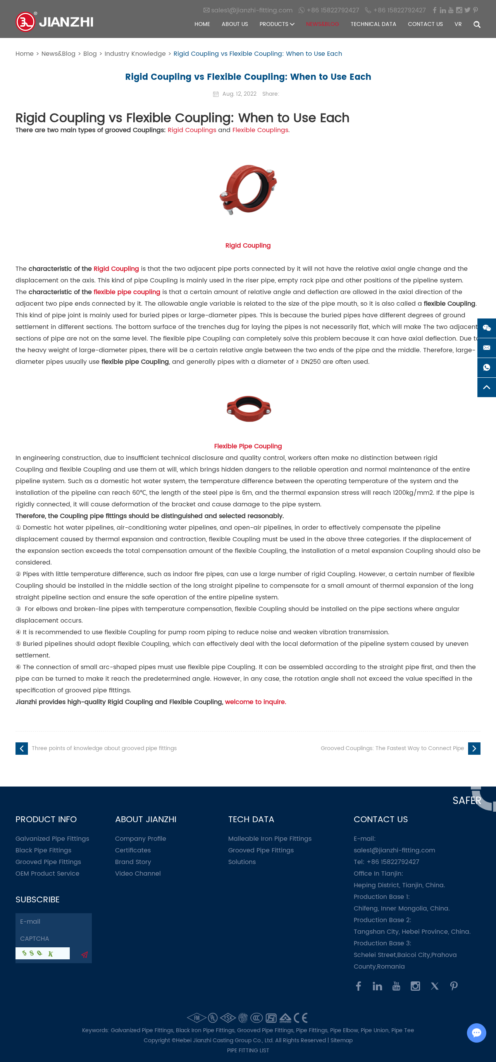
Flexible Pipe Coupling (248, 446)
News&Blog (322, 24)
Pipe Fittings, (313, 1030)
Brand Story (133, 862)
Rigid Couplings (192, 130)
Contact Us (425, 24)
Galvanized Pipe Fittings (52, 839)
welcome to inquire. (255, 702)
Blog (90, 54)
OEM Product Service (47, 874)
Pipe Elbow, (345, 1030)
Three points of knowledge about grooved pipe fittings (104, 748)
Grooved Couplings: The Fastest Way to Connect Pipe (392, 748)
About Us (235, 24)
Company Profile (140, 839)
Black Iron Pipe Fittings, (206, 1030)
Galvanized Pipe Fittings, (143, 1030)
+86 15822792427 (332, 10)
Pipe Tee (402, 1030)
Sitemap (342, 1040)
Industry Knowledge (135, 54)
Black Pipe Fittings (43, 850)
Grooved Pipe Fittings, (266, 1030)
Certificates (133, 850)
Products (275, 24)
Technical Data (373, 24)
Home (202, 24)
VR (458, 24)
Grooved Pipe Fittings (48, 862)
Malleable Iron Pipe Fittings (270, 839)
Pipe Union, (376, 1030)
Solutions (242, 862)
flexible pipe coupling (127, 292)
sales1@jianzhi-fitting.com (394, 850)
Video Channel (138, 874)
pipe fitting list (248, 1050)
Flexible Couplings (260, 130)
